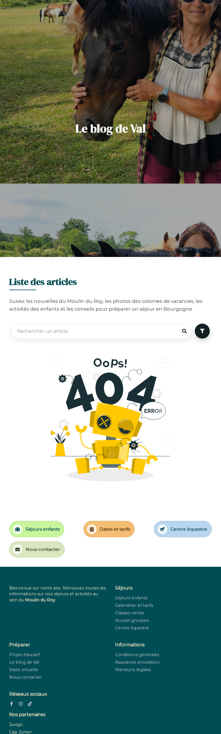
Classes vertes (129, 612)
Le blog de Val (24, 662)
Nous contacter (25, 677)
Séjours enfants (131, 597)
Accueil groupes (132, 620)
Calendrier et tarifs (134, 605)
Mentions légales (133, 669)
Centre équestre (132, 627)
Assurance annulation (137, 662)
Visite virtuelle (23, 669)
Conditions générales (137, 654)
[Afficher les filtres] (202, 331)
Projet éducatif (24, 654)
